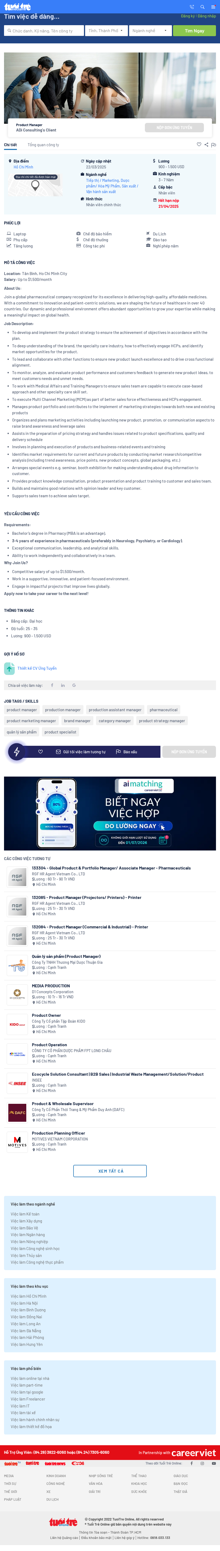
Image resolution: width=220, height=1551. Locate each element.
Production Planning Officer (58, 1132)
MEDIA (9, 1476)
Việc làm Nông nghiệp (29, 1241)
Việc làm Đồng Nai (26, 1316)
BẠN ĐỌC (181, 1483)
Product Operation (49, 1044)
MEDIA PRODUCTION (51, 985)
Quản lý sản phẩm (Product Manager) (66, 956)
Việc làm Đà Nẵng (26, 1330)
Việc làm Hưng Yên (27, 1344)
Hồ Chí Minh (23, 167)
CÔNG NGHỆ (55, 1483)
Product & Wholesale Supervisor (63, 1103)
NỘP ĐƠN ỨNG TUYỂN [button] (174, 127)
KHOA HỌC (139, 1483)
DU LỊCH (52, 1499)
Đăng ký (188, 15)
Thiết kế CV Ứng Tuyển (37, 668)
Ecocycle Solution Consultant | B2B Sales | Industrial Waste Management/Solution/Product (118, 1073)
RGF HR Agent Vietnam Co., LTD (58, 874)
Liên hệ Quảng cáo (64, 1537)
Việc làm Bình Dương (28, 1309)
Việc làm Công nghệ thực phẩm (37, 1262)
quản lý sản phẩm (21, 731)
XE (48, 1491)
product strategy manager (162, 720)
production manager (63, 709)
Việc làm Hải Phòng (27, 1337)
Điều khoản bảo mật (96, 1537)
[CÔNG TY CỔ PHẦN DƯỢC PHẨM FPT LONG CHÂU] (17, 1054)
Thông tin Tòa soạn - (94, 1532)
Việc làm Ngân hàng (28, 1234)
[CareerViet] (193, 1452)
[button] (202, 6)
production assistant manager (115, 709)
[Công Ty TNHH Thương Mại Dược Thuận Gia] (17, 965)
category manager (115, 720)
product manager (22, 709)
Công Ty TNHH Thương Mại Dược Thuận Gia (67, 962)
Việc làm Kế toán (25, 1213)
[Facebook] (191, 1463)
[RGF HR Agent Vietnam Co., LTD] (17, 877)
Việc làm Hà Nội (24, 1303)
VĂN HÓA (95, 1483)
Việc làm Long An (26, 1323)
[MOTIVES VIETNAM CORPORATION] (17, 1142)
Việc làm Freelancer (28, 1398)
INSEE (37, 1080)
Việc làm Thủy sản (26, 1255)
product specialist (60, 731)
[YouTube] (214, 1463)
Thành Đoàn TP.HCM (125, 1532)
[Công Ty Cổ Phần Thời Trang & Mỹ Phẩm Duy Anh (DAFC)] (17, 1112)
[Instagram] (202, 1463)
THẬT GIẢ (180, 1491)
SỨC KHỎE (139, 1491)
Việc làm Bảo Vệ (24, 1227)
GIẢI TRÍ (94, 1491)
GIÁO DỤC (181, 1476)
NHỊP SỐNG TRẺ (101, 1476)
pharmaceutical (164, 709)
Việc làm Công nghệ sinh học (35, 1248)
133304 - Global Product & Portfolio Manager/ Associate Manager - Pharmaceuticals (111, 867)
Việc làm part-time (27, 1385)
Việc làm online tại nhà (30, 1378)
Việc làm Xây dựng (26, 1220)
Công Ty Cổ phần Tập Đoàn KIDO (58, 1021)
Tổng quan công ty (43, 144)
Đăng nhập (206, 15)
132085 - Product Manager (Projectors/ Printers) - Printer (86, 897)
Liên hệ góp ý (124, 1537)
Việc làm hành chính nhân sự (35, 1419)
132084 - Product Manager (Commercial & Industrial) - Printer (90, 926)
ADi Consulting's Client (36, 129)
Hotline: (153, 1537)
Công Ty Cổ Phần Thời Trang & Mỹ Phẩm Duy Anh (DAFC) (78, 1109)
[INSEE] (17, 1083)
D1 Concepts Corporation (53, 991)
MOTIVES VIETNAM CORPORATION (60, 1139)
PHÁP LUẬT (12, 1499)
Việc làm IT (20, 1405)
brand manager (77, 720)
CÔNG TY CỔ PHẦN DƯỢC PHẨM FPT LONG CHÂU (71, 1050)
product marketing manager (31, 720)
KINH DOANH (56, 1476)
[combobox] (44, 30)
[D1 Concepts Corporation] (17, 995)
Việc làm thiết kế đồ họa (31, 1426)
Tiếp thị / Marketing (102, 180)
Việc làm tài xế (23, 1412)
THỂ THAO (138, 1476)
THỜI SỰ (10, 1483)
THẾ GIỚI (10, 1491)
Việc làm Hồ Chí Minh (28, 1296)
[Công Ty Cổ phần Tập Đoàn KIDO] (17, 1024)
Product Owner (46, 1015)
